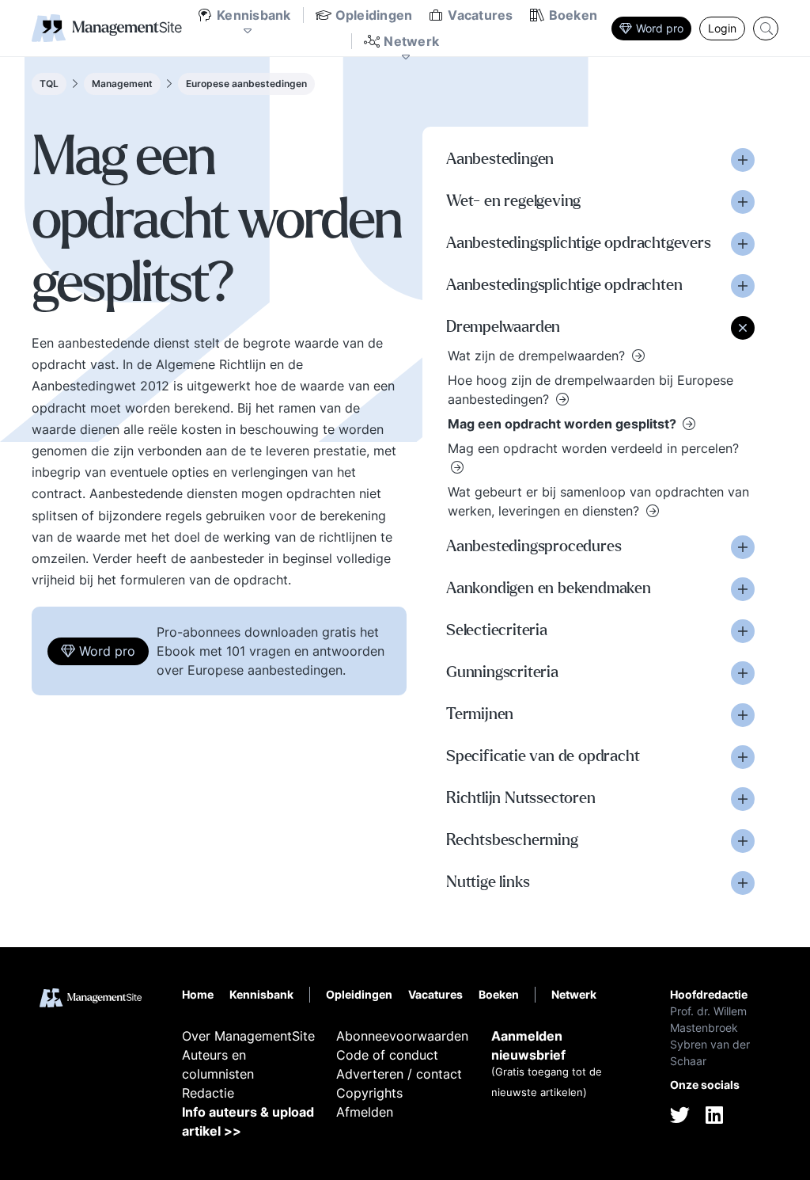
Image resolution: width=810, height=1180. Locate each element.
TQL (49, 83)
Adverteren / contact (399, 1074)
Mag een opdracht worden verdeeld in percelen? (593, 448)
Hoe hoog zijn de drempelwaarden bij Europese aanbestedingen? (590, 389)
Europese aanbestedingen (246, 83)
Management (122, 83)
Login (722, 28)
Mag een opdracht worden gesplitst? (563, 424)
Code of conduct (387, 1055)
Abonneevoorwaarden (402, 1036)
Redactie (208, 1093)
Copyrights (369, 1093)
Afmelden (364, 1112)
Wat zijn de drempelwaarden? (538, 356)
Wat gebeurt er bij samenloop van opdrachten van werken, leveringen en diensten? (598, 501)
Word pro (659, 28)
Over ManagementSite (248, 1036)
